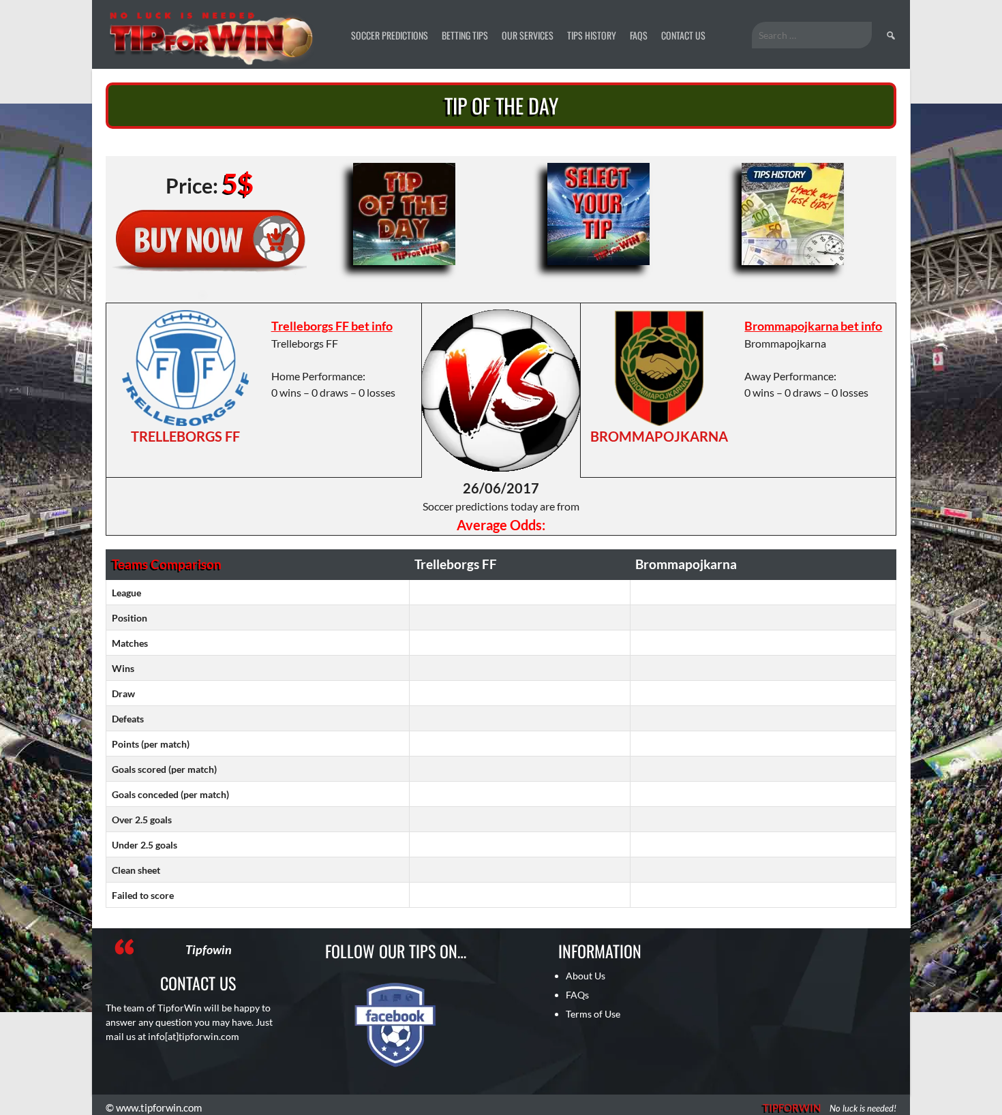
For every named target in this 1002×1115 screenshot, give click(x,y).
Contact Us (683, 35)
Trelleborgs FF (185, 436)
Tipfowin (208, 949)
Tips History (591, 35)
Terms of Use (593, 1014)
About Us (585, 975)
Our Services (527, 35)
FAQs (639, 35)
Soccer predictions (389, 35)
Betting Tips (465, 35)
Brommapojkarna (659, 436)
